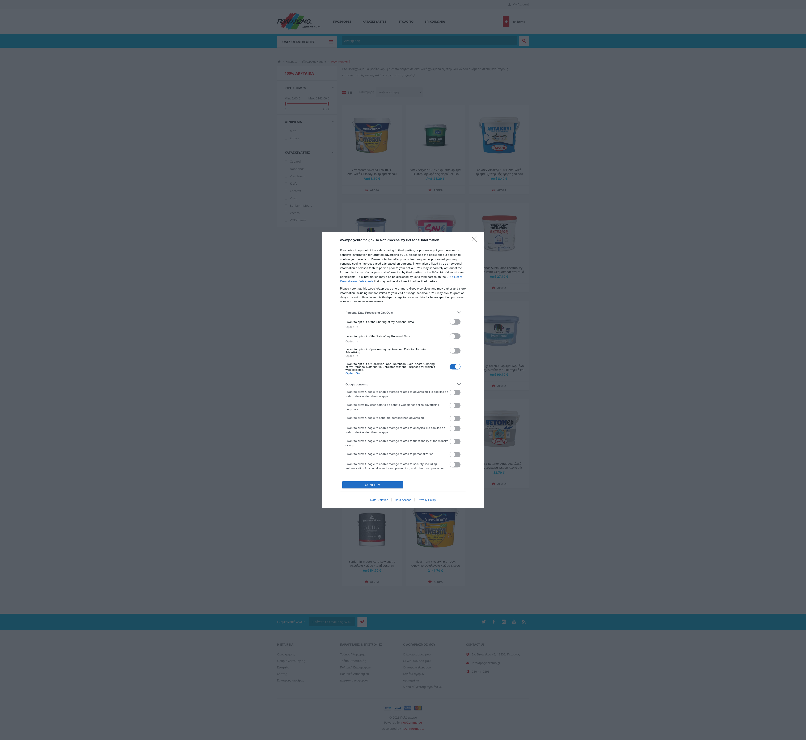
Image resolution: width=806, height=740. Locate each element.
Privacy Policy (427, 499)
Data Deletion (379, 499)
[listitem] (403, 312)
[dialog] (403, 370)
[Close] (476, 240)
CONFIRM (373, 485)
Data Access (403, 499)
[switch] (455, 322)
